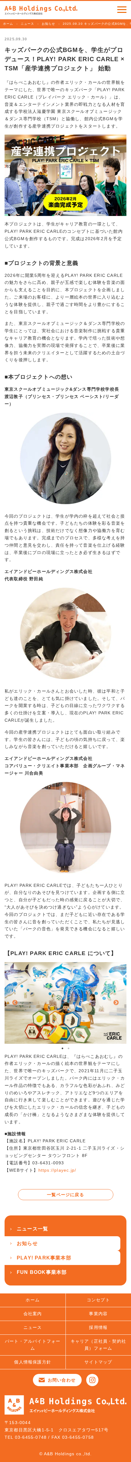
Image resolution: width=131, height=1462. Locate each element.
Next (116, 1003)
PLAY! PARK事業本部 (44, 1257)
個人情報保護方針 (32, 1362)
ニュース (27, 23)
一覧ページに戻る (65, 1194)
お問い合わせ (62, 1380)
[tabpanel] (65, 1003)
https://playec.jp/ (57, 1170)
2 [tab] (69, 1048)
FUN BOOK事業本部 (42, 1272)
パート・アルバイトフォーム (32, 1345)
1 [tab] (62, 1048)
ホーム (8, 23)
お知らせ (48, 23)
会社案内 (32, 1313)
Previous (15, 1003)
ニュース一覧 (32, 1228)
